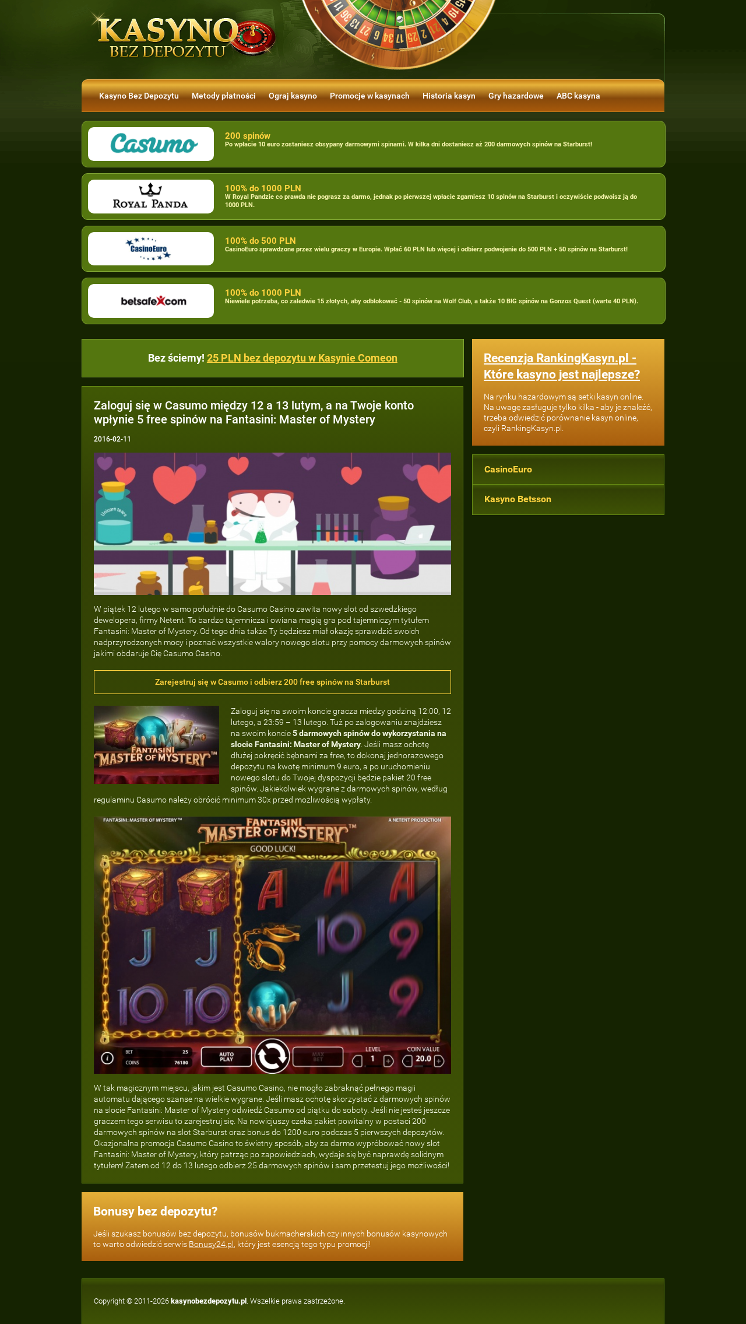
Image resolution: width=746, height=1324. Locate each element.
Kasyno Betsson (517, 499)
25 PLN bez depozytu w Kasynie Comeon (302, 358)
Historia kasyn (449, 95)
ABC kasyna (578, 95)
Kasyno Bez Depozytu (139, 95)
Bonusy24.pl (211, 1244)
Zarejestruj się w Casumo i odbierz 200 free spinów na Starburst (272, 681)
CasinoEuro (508, 469)
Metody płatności (224, 95)
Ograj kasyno (293, 95)
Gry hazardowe (516, 95)
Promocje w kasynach (370, 95)
